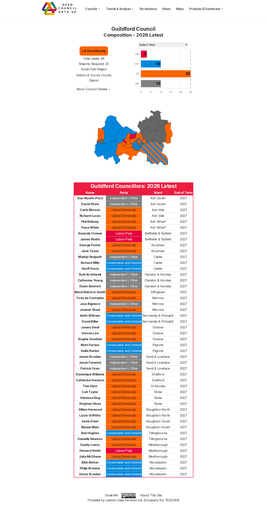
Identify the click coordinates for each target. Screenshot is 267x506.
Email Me (111, 495)
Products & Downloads (204, 9)
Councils (91, 9)
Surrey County (101, 75)
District (94, 80)
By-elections (148, 9)
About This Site (151, 495)
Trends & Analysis (118, 9)
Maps (180, 9)
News (166, 9)
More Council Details (92, 89)
